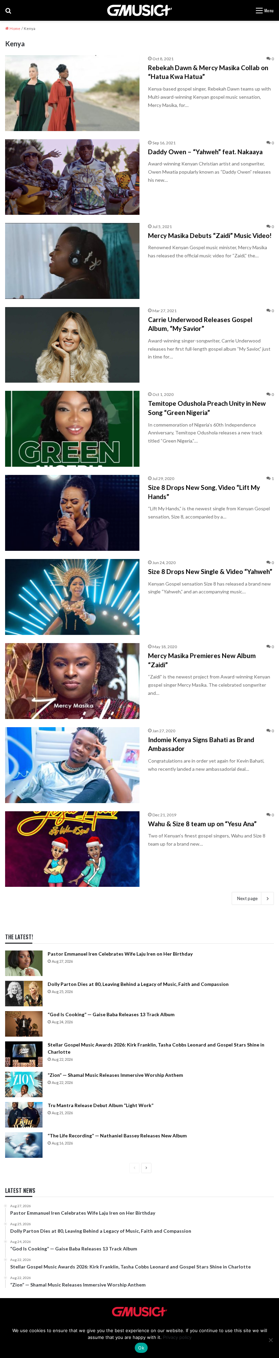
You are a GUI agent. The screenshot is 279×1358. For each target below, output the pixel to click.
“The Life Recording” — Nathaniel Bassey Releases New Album (117, 1135)
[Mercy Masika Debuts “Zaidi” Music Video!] (72, 261)
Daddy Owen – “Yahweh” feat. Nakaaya (205, 152)
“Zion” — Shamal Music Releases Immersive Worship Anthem (115, 1075)
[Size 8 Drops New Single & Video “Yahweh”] (72, 597)
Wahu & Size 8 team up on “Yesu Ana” (202, 824)
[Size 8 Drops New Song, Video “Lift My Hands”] (72, 513)
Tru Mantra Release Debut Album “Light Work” (100, 1105)
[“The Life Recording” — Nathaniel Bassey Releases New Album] (24, 1145)
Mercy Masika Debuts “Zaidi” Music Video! (210, 235)
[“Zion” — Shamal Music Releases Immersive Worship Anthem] (24, 1084)
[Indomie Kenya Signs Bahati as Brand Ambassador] (72, 765)
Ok (141, 1348)
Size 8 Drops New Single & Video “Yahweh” (210, 571)
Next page (247, 898)
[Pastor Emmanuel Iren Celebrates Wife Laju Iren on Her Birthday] (24, 963)
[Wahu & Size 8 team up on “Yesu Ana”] (72, 849)
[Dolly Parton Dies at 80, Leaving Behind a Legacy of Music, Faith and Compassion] (24, 993)
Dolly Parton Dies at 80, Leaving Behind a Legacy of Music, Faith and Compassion (138, 984)
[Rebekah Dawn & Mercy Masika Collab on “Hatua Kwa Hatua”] (72, 93)
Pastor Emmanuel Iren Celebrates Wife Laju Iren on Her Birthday (120, 954)
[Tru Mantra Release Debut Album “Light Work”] (24, 1115)
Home (14, 28)
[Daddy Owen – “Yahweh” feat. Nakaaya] (72, 177)
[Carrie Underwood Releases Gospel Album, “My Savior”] (72, 345)
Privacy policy (177, 1337)
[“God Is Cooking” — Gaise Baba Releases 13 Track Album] (24, 1024)
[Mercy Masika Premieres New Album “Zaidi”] (72, 681)
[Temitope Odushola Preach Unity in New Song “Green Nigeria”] (72, 429)
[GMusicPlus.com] (139, 10)
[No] (270, 1340)
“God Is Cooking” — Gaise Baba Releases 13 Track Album (111, 1014)
